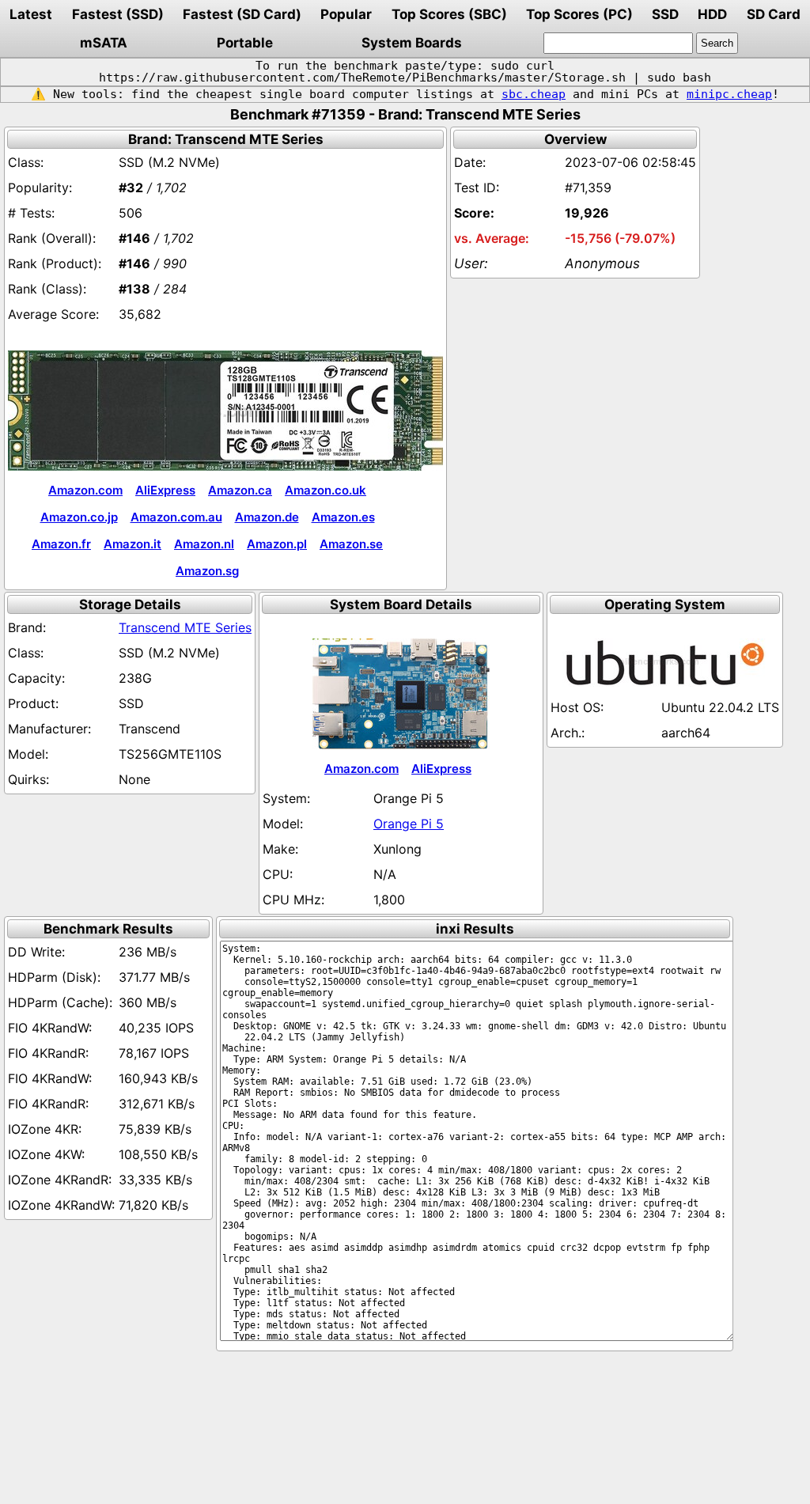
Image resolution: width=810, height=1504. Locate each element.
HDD (712, 14)
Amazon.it (132, 543)
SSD (665, 14)
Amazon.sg (207, 570)
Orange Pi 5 (408, 824)
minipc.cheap (729, 94)
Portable (245, 43)
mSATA (103, 43)
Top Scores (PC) (579, 14)
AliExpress (165, 490)
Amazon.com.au (176, 517)
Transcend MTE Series (185, 627)
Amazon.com (85, 490)
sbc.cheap (534, 94)
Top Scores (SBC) (449, 14)
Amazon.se (351, 543)
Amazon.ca (240, 490)
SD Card (774, 14)
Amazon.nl (204, 543)
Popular (346, 14)
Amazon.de (267, 517)
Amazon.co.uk (325, 490)
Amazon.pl (277, 543)
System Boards (411, 43)
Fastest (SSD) (118, 14)
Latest (30, 14)
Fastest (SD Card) (242, 14)
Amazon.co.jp (79, 517)
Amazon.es (343, 517)
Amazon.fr (61, 543)
